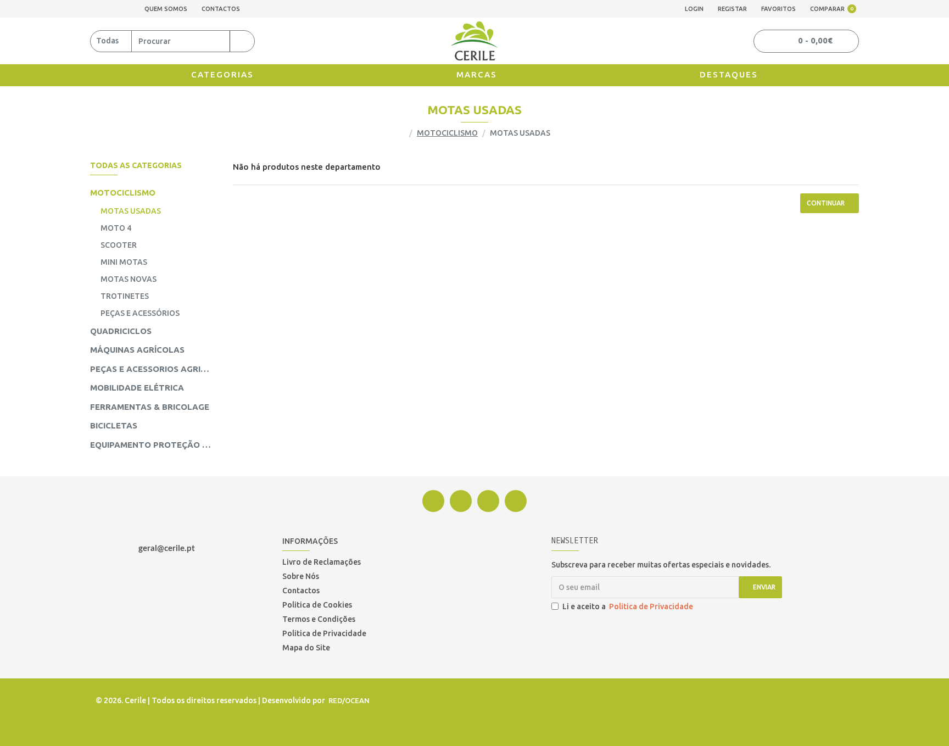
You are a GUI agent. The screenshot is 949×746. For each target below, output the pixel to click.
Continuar (826, 203)
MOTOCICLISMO (447, 133)
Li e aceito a (627, 606)
